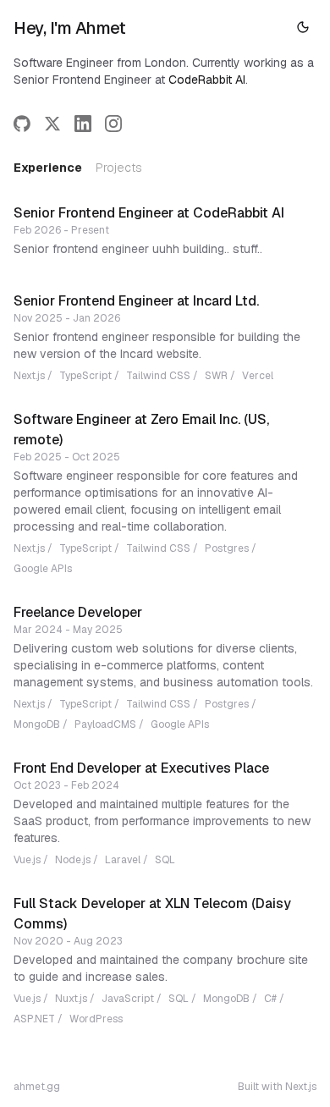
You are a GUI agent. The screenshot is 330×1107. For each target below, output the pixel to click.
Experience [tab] (48, 167)
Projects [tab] (119, 167)
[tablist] (78, 167)
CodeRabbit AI (206, 79)
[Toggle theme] (302, 27)
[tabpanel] (165, 634)
